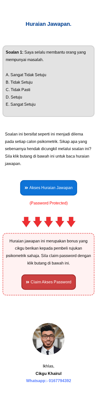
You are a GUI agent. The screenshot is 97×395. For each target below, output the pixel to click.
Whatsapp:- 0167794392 (48, 381)
